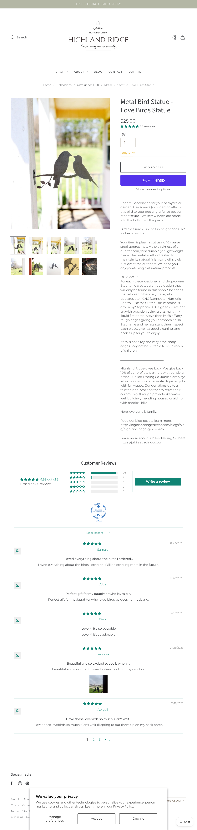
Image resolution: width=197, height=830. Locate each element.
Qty (122, 134)
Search (15, 799)
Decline (138, 818)
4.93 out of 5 (49, 479)
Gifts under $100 (88, 85)
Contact (115, 71)
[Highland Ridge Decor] (98, 37)
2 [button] (93, 739)
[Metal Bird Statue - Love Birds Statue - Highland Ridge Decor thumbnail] (18, 245)
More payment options (153, 189)
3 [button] (100, 739)
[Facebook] (12, 784)
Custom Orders (21, 805)
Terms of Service (22, 811)
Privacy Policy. (123, 806)
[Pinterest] (27, 784)
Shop (60, 71)
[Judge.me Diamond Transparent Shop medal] (98, 511)
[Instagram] (20, 784)
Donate (135, 71)
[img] (92, 543)
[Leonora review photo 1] (98, 684)
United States (167, 800)
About (79, 71)
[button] (130, 126)
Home (47, 85)
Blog (98, 71)
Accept (96, 818)
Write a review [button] (158, 481)
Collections (64, 85)
